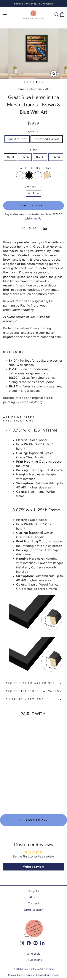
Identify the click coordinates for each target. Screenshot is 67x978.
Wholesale (33, 953)
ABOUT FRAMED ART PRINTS (30, 683)
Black (29, 175)
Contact (33, 903)
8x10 (10, 157)
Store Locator (33, 909)
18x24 (55, 157)
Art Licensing (33, 959)
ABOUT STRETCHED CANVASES (32, 691)
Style (33, 132)
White (38, 175)
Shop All (33, 891)
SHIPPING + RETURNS (25, 699)
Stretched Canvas (47, 139)
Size (33, 150)
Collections (35, 89)
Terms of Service (35, 975)
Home (21, 89)
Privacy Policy (16, 975)
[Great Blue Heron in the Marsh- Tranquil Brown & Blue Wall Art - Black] (12, 785)
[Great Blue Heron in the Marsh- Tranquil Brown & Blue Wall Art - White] (16, 785)
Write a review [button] (33, 866)
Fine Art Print (17, 139)
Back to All (36, 820)
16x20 (40, 157)
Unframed (20, 175)
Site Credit (53, 975)
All (46, 89)
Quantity (33, 186)
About (33, 897)
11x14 (25, 157)
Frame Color (33, 167)
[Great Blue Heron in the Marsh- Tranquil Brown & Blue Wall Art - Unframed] (8, 785)
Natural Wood (47, 175)
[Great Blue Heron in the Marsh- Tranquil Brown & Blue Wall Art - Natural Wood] (21, 785)
